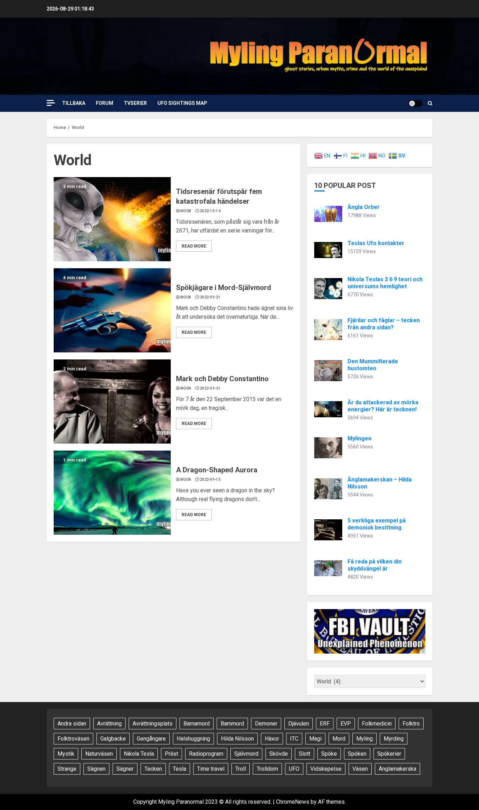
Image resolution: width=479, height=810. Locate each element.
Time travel (210, 768)
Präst (171, 753)
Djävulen (298, 723)
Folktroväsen (73, 738)
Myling (364, 738)
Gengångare (151, 738)
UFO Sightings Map (182, 103)
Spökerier (389, 753)
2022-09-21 (210, 297)
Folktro (411, 723)
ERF (325, 723)
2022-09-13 (210, 479)
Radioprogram (206, 753)
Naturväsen (99, 753)
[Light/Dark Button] (416, 103)
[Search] (430, 103)
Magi (315, 738)
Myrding (394, 738)
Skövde (278, 753)
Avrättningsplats (153, 723)
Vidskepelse (326, 768)
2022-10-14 (210, 211)
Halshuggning (193, 738)
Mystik (66, 753)
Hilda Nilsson (237, 738)
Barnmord (232, 723)
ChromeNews (292, 801)
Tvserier (135, 103)
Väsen (360, 768)
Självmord (246, 753)
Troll (240, 768)
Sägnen (96, 768)
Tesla (179, 768)
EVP (345, 723)
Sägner (125, 768)
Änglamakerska (397, 768)
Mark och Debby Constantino (222, 378)
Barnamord (196, 723)
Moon (185, 211)
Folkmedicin (377, 723)
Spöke (329, 753)
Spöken (357, 753)
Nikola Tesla (139, 753)
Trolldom (267, 768)
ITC (294, 738)
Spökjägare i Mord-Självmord (223, 287)
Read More (194, 246)
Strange (67, 768)
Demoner (266, 723)
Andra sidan (72, 723)
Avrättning (109, 723)
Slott (304, 753)
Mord (338, 738)
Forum (104, 103)
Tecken (153, 768)
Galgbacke (113, 738)
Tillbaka (73, 103)
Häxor (272, 738)
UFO (294, 768)
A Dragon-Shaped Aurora (216, 470)
